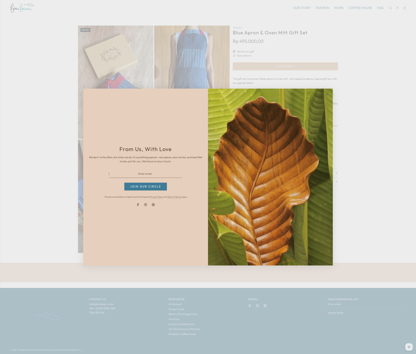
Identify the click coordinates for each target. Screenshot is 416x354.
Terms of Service (174, 197)
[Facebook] (138, 204)
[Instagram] (145, 204)
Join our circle (145, 186)
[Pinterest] (153, 204)
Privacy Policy (156, 197)
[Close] (326, 94)
